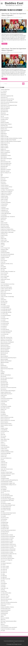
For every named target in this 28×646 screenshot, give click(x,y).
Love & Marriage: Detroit (5, 310)
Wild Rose (3, 624)
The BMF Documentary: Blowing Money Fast (9, 480)
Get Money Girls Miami (5, 252)
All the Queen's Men (4, 114)
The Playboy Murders (5, 531)
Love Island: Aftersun (5, 329)
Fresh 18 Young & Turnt (5, 247)
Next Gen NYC (3, 376)
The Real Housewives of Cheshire (7, 538)
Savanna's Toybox (4, 428)
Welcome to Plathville (5, 618)
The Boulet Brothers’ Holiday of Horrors (8, 484)
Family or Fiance (4, 240)
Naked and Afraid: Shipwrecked (7, 368)
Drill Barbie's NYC (4, 233)
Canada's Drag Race (5, 185)
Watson (2, 616)
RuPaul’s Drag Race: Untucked (6, 425)
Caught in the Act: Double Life (6, 191)
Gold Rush (3, 258)
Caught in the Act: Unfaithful (6, 193)
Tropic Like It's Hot (4, 588)
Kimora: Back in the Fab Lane (6, 293)
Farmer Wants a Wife (5, 241)
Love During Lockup (4, 318)
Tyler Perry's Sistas (4, 594)
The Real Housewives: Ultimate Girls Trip (8, 553)
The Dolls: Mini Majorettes (6, 497)
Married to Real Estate (5, 351)
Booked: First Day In (5, 177)
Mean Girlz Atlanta (4, 359)
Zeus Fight (3, 630)
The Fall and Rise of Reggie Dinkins (7, 498)
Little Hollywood (4, 302)
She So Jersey (3, 436)
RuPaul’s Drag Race (4, 422)
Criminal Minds (4, 215)
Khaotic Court (3, 291)
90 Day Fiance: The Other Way (6, 100)
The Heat (2, 511)
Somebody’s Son (4, 445)
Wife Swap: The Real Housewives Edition (8, 621)
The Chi (2, 492)
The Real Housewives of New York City (8, 544)
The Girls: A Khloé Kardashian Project (8, 505)
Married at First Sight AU (5, 346)
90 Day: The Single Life (5, 108)
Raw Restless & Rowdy (5, 407)
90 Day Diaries (3, 92)
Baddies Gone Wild (4, 136)
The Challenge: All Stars (5, 491)
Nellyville (2, 373)
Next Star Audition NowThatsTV (7, 378)
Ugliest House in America (5, 603)
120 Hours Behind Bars (5, 89)
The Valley (3, 574)
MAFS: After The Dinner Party (6, 337)
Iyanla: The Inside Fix (5, 285)
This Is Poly (3, 581)
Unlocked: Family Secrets (5, 608)
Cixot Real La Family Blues (6, 202)
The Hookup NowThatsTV (6, 514)
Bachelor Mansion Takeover (6, 124)
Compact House (4, 205)
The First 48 (3, 501)
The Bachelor (3, 476)
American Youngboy (5, 117)
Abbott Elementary (4, 110)
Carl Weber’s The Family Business (7, 189)
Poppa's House (4, 395)
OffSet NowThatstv (4, 384)
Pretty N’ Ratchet (4, 401)
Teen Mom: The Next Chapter (6, 472)
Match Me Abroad (4, 353)
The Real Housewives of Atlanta (7, 534)
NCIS (2, 370)
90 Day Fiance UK (4, 97)
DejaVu (2, 221)
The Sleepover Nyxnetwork (6, 563)
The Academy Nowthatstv (6, 475)
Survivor (2, 459)
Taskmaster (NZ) (4, 462)
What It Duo (3, 619)
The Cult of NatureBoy (5, 494)
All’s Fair (2, 116)
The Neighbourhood (5, 527)
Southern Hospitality (5, 450)
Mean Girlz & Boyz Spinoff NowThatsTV (8, 357)
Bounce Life (3, 178)
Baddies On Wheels (4, 147)
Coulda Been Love (4, 210)
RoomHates (3, 412)
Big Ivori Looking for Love (6, 172)
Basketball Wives (4, 153)
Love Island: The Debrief (5, 332)
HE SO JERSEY (3, 266)
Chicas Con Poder (4, 200)
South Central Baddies (5, 447)
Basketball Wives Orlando (6, 155)
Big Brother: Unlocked (5, 171)
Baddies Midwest (4, 144)
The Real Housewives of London (7, 541)
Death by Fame (4, 218)
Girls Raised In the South (5, 255)
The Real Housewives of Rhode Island (8, 549)
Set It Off (2, 433)
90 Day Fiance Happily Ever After (7, 95)
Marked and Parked (4, 345)
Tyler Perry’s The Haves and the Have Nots (9, 602)
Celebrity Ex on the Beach (6, 194)
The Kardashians (4, 519)
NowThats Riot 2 (4, 381)
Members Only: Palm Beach (6, 360)
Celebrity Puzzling (4, 196)
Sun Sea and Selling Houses (6, 458)
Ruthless (2, 426)
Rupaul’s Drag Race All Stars (6, 423)
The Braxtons (3, 486)
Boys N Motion (4, 180)
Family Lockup (3, 238)
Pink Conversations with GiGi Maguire (8, 390)
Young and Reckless (4, 625)
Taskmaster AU (4, 464)
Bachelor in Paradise (5, 122)
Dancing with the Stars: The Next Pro (8, 216)
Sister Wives (3, 437)
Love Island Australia (5, 323)
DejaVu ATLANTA (4, 222)
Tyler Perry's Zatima (5, 597)
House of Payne (4, 274)
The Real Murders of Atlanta (6, 555)
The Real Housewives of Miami (7, 542)
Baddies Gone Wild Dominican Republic (8, 139)
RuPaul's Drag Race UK (5, 418)
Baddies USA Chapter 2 (5, 150)
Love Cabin (3, 316)
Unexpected (3, 605)
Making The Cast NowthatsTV (6, 338)
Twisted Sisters (4, 591)
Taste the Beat (3, 467)
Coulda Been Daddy (5, 208)
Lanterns (2, 298)
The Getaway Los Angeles (6, 503)
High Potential (3, 268)
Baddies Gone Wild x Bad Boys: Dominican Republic (11, 141)
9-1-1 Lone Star (4, 91)
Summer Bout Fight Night (6, 453)
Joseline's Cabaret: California (6, 288)
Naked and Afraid (4, 367)
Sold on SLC (3, 443)
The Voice (3, 580)
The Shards (3, 561)
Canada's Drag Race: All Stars (6, 186)
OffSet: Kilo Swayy (4, 385)
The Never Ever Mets (5, 528)
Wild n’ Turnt (3, 622)
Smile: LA (2, 442)
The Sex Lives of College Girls (6, 560)
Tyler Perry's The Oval (5, 596)
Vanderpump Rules (4, 611)
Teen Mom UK (3, 470)
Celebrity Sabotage (4, 197)
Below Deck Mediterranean (6, 163)
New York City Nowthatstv (6, 374)
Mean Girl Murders (4, 356)
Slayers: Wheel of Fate (5, 439)
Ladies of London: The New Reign (7, 296)
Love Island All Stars (5, 321)
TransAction (3, 585)
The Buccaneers (4, 487)
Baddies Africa (4, 135)
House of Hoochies (4, 273)
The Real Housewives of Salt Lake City (8, 550)
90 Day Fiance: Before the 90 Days (7, 99)
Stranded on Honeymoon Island (7, 451)
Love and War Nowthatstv (6, 315)
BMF (2, 175)
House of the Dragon (5, 276)
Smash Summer (4, 440)
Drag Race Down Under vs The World (8, 230)
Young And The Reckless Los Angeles (8, 629)
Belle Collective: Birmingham (6, 158)
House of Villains (4, 277)
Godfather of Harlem (5, 257)
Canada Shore (3, 183)
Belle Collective (4, 157)
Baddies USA (3, 149)
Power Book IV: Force (5, 400)
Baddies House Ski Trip (5, 142)
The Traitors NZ (4, 569)
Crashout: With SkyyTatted (6, 213)
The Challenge (3, 489)
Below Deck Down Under (6, 161)
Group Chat (3, 262)
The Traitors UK (4, 570)
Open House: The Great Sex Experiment (15, 17)
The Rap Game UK (4, 533)
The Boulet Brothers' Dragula (6, 481)
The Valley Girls (4, 577)
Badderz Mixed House (5, 130)
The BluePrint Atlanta (5, 478)
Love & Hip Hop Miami (5, 307)
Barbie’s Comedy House (5, 152)
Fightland (2, 243)
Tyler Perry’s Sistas (4, 600)
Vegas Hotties (3, 614)
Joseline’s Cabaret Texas (5, 290)
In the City (3, 280)
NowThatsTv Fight (4, 382)
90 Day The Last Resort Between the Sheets (9, 102)
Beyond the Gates (4, 166)
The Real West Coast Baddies (6, 556)
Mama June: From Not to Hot (6, 340)
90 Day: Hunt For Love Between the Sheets (9, 105)
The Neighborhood (4, 525)
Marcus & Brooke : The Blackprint (7, 342)
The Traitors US (4, 572)
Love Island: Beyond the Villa (6, 331)
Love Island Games (4, 324)
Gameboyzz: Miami (4, 249)
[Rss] (14, 642)
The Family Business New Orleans (7, 500)
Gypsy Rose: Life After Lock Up (7, 263)
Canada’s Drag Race (5, 188)
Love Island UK (4, 326)
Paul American (3, 389)
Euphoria (2, 237)
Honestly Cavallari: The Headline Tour (8, 271)
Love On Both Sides (4, 334)
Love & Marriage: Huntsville (6, 312)
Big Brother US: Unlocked (6, 169)
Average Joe (3, 120)
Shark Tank (3, 434)
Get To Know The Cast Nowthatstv (7, 254)
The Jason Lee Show (5, 517)
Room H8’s (3, 411)
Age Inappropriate (4, 111)
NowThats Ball (3, 379)
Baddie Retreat (4, 133)
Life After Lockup (4, 301)
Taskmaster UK (4, 465)
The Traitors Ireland (5, 567)
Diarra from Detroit (4, 224)
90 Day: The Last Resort (5, 106)
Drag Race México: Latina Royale (7, 232)
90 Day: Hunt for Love (5, 103)
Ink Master (3, 282)
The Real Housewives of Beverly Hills (8, 536)
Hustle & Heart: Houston (5, 279)
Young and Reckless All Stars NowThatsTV (9, 627)
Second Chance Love (5, 431)
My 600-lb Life (3, 365)
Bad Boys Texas (4, 128)
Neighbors (3, 371)
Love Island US (4, 327)
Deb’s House (3, 219)
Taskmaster (3, 461)
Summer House (4, 454)
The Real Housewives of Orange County (8, 545)
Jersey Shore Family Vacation (6, 287)
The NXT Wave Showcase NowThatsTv (8, 530)
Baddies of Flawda (4, 146)
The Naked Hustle (4, 523)
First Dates (3, 244)
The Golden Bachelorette (6, 508)
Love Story (3, 335)
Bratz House (3, 182)
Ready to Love (3, 409)
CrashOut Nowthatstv (5, 211)
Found (2, 246)
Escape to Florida (4, 235)
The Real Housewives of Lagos (7, 539)
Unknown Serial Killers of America (7, 607)
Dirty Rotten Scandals (5, 226)
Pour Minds (3, 396)
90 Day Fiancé (3, 94)
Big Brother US (4, 168)
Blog (2, 174)
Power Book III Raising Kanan (6, 398)
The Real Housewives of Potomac (7, 547)
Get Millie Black (4, 251)
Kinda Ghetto (3, 295)
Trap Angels (3, 586)
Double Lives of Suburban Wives (7, 229)
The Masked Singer (4, 522)
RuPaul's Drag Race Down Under (7, 417)
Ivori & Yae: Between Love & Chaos (7, 284)
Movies (2, 364)
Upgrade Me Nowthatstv (5, 610)
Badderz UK (3, 131)
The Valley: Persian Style (5, 578)
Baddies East (14, 3)
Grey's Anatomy (4, 260)
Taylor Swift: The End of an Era (7, 469)
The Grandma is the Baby (6, 509)
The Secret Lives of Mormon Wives (7, 558)
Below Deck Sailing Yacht (5, 164)
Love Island (3, 320)
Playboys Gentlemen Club (6, 392)
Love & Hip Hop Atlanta (5, 306)
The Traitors (3, 564)
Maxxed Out (3, 354)
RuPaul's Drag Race (4, 415)
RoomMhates (3, 414)
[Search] (23, 83)
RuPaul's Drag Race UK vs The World (8, 420)
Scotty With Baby (4, 429)
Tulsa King (3, 589)
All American (3, 113)
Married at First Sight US (5, 348)
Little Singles (3, 304)
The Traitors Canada (5, 566)
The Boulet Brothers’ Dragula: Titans (8, 483)
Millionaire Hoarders (5, 362)
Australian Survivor (4, 119)
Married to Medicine (5, 349)
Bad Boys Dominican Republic (6, 127)
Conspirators (3, 207)
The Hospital (3, 516)
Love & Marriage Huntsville (6, 309)
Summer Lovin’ (3, 456)
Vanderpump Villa (4, 613)
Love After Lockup (4, 313)
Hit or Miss (3, 269)
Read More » (4, 43)
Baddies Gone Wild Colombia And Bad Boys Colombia (11, 138)
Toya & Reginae (4, 583)
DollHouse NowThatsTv (5, 227)
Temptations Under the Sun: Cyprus (8, 473)
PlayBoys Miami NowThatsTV (6, 393)
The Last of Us (3, 520)
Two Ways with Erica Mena (6, 592)
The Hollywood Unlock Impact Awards (8, 512)
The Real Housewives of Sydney (7, 552)
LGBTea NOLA (3, 299)
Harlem (2, 265)
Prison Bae (3, 403)
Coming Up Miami (4, 204)
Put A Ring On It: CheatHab (6, 406)
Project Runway (4, 404)
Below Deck (3, 160)
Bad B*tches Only (4, 125)
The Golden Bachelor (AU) (6, 506)
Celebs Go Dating (4, 199)
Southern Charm (4, 448)
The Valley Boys (4, 575)
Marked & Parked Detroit (5, 343)
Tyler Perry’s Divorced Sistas (6, 599)
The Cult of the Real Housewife (7, 495)
